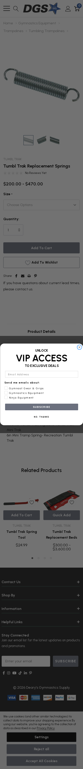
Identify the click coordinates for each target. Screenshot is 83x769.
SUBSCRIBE (41, 407)
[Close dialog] (79, 347)
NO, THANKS (41, 417)
